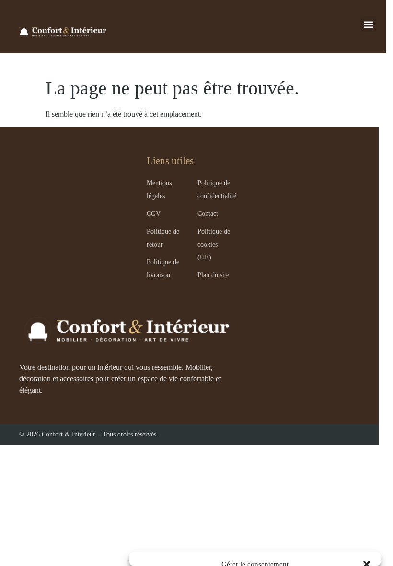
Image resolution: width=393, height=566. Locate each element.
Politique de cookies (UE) (213, 244)
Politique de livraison (163, 268)
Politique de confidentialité (216, 189)
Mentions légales (159, 189)
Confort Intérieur (61, 31)
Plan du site (213, 275)
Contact (207, 213)
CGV (154, 213)
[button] (368, 24)
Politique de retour (163, 237)
